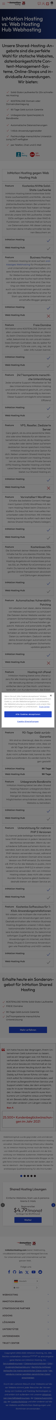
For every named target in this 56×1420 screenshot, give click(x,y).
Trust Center (44, 707)
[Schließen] (51, 696)
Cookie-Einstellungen (28, 721)
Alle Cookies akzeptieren (28, 714)
